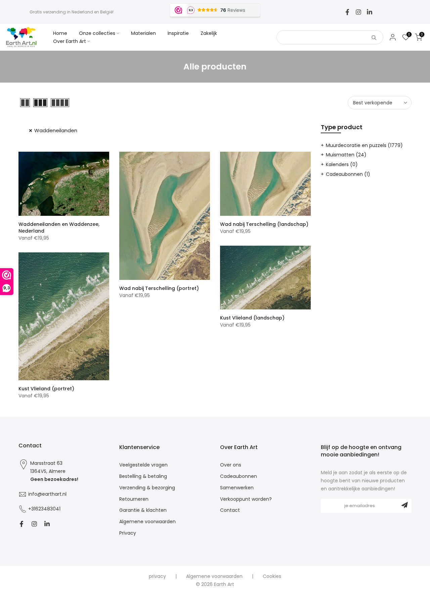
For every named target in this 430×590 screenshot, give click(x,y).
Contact (230, 510)
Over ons (230, 465)
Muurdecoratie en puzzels (364, 145)
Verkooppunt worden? (246, 499)
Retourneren (133, 499)
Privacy (127, 533)
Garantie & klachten (143, 510)
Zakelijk (209, 33)
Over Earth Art (69, 41)
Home (60, 33)
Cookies (272, 576)
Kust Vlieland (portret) (46, 388)
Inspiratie (178, 33)
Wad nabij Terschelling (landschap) (264, 224)
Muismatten (346, 154)
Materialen (143, 33)
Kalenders (342, 164)
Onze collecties (97, 33)
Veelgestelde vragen (143, 465)
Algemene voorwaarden (147, 522)
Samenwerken (237, 488)
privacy (157, 576)
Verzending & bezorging (147, 488)
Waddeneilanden (55, 130)
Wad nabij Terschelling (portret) (159, 288)
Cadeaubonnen (348, 174)
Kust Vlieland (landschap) (252, 317)
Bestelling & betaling (143, 476)
